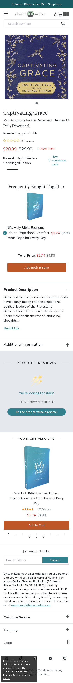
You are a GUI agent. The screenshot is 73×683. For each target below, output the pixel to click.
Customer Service (17, 617)
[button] (36, 103)
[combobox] (36, 23)
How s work (59, 160)
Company (11, 630)
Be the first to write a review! (36, 412)
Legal (8, 643)
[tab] (8, 533)
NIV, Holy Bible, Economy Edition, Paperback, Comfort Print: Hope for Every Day (28, 233)
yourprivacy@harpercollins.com (30, 605)
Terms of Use (10, 674)
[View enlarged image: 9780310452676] (36, 67)
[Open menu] (6, 13)
